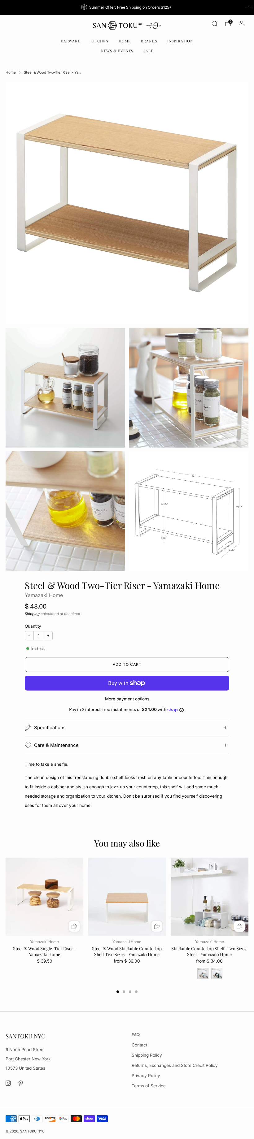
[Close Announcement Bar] (249, 7)
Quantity (33, 626)
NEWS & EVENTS (117, 50)
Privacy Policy (146, 1075)
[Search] (214, 23)
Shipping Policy (147, 1055)
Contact (139, 1044)
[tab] (117, 991)
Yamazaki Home (44, 595)
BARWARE (70, 40)
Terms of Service (149, 1085)
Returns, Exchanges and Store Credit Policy (175, 1065)
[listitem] (127, 7)
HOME (125, 40)
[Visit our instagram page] (8, 1083)
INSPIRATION (180, 40)
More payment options (127, 698)
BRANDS (149, 40)
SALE (148, 50)
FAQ (136, 1034)
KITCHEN (99, 40)
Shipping (32, 614)
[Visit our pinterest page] (21, 1083)
